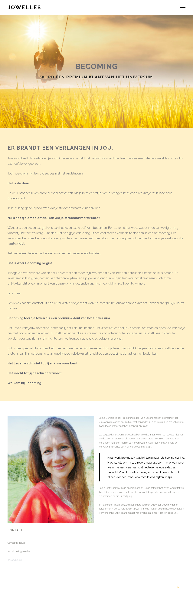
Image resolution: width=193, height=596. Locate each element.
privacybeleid (15, 560)
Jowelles (24, 7)
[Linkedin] (178, 587)
